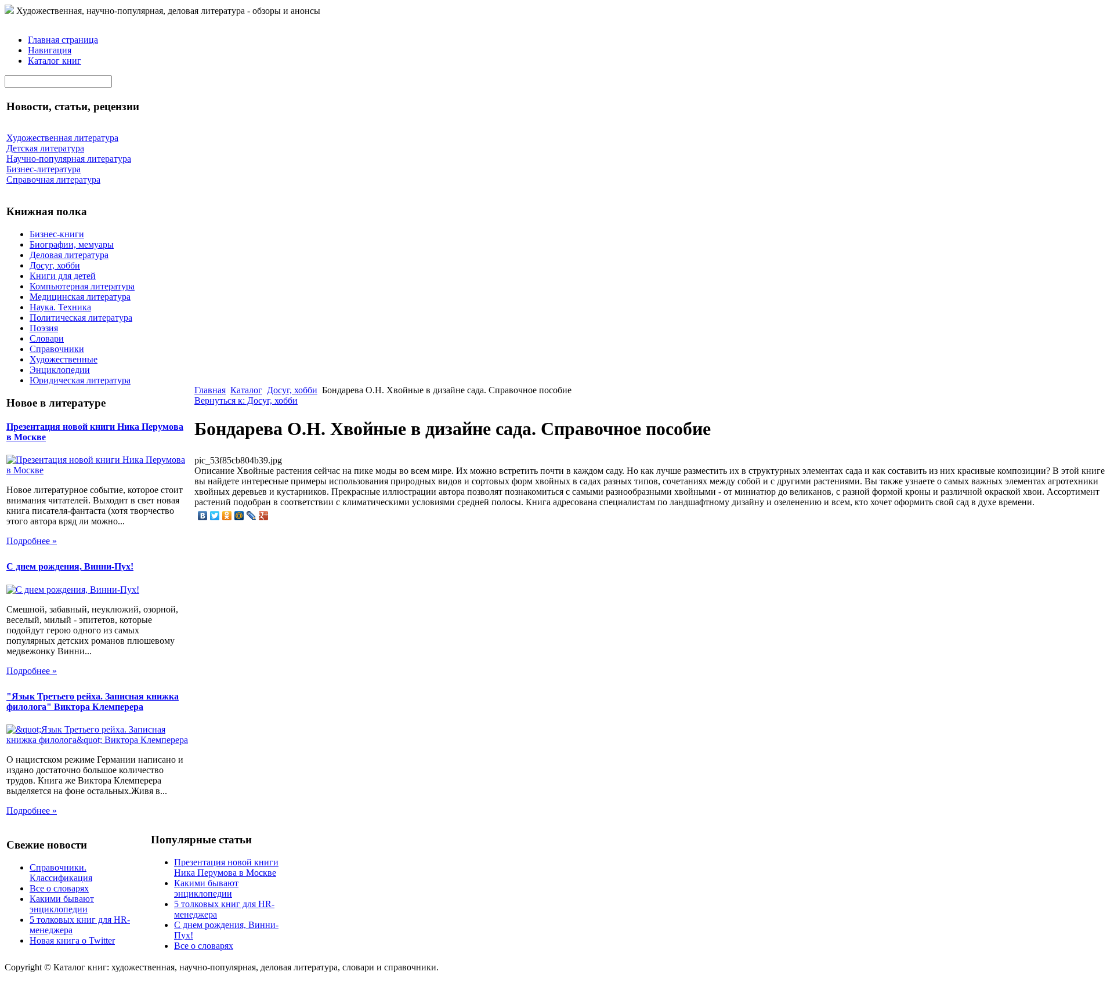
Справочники (57, 349)
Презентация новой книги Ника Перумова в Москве (226, 867)
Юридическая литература (80, 380)
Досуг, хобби (55, 265)
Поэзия (44, 328)
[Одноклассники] (227, 515)
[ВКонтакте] (203, 515)
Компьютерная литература (82, 286)
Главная (210, 390)
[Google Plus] (264, 515)
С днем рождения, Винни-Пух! (69, 566)
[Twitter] (215, 515)
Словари (47, 338)
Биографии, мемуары (72, 244)
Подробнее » (31, 541)
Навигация (49, 50)
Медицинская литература (80, 297)
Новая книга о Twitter (72, 940)
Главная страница (63, 40)
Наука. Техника (60, 307)
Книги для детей (63, 276)
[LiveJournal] (251, 515)
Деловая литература (69, 255)
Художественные (63, 359)
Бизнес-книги (57, 234)
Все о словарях (59, 888)
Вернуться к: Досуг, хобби (246, 400)
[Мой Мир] (239, 515)
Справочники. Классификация (61, 872)
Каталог (246, 390)
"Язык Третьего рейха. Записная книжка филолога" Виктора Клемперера (92, 701)
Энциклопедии (60, 370)
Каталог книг (54, 61)
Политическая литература (81, 317)
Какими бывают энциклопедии (62, 904)
